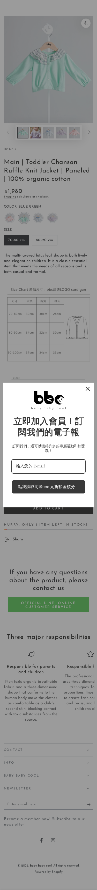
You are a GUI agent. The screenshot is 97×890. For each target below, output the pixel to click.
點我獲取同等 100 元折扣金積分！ (48, 487)
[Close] (87, 389)
